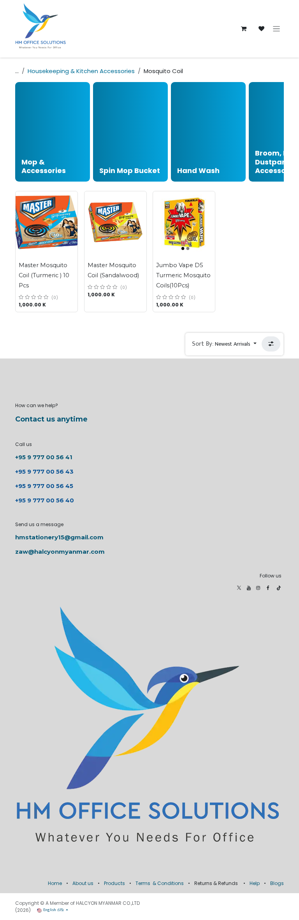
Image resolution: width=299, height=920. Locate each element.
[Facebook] (268, 588)
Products (114, 883)
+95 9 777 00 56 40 (44, 500)
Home (55, 883)
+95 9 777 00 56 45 (44, 486)
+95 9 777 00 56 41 (43, 457)
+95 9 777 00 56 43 (45, 471)
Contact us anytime (51, 419)
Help (255, 883)
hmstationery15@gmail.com (59, 537)
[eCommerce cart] (243, 28)
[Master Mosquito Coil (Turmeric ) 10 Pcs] (46, 222)
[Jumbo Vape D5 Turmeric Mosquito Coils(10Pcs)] (184, 222)
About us (82, 883)
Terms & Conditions (159, 883)
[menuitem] (52, 132)
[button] (224, 344)
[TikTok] (279, 588)
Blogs (277, 883)
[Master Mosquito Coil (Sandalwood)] (115, 222)
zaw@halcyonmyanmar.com (60, 551)
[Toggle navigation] (276, 29)
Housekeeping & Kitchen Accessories (81, 71)
